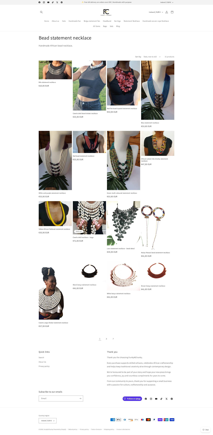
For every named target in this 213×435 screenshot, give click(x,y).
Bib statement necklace (47, 82)
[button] (41, 12)
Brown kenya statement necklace (153, 286)
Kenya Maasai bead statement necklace (155, 253)
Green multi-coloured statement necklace (122, 193)
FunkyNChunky (48, 429)
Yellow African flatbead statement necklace (54, 229)
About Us (42, 362)
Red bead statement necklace (83, 156)
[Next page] (113, 338)
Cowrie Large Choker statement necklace (53, 323)
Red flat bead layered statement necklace (122, 109)
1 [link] (99, 338)
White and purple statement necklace (52, 193)
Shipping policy (109, 429)
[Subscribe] (80, 398)
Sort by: (138, 57)
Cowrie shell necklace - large (83, 237)
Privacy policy (44, 366)
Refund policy (73, 429)
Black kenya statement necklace (84, 285)
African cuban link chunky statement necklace (154, 160)
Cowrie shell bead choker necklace (85, 113)
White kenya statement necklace (118, 294)
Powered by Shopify (59, 429)
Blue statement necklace (150, 123)
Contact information (123, 429)
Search (41, 357)
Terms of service (96, 429)
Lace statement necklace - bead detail (121, 249)
